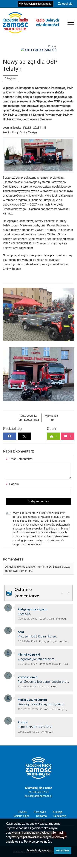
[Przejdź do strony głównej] (31, 22)
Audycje (57, 812)
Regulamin (59, 816)
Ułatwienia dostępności (38, 3)
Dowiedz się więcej (38, 850)
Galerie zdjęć (22, 816)
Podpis (13, 484)
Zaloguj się (65, 3)
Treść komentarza (20, 459)
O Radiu (22, 812)
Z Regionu (10, 78)
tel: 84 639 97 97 (39, 792)
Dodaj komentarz (38, 501)
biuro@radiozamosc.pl (38, 796)
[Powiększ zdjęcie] (38, 314)
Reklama (41, 816)
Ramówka (40, 812)
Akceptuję (62, 850)
